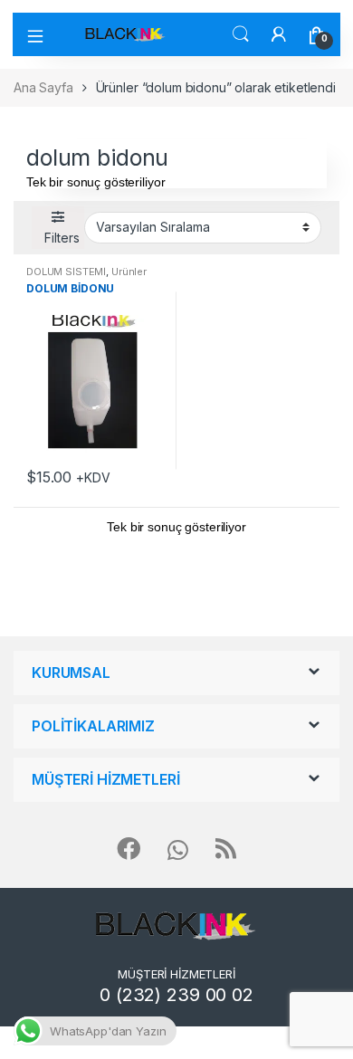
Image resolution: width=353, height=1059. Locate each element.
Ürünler (129, 271)
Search (241, 34)
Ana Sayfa (43, 87)
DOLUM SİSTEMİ (66, 271)
